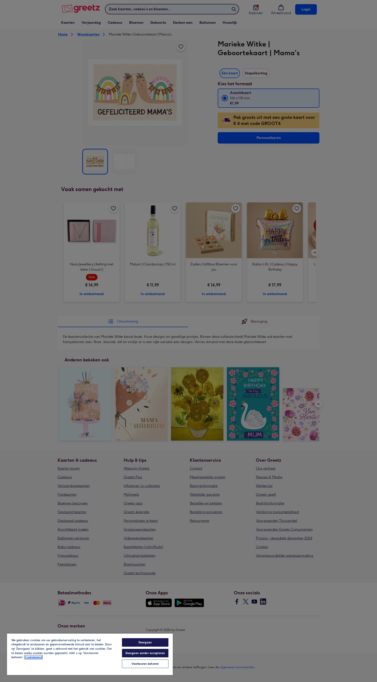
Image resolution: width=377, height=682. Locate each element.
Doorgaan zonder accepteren (145, 653)
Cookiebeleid (33, 657)
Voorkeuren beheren (145, 663)
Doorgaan (145, 642)
